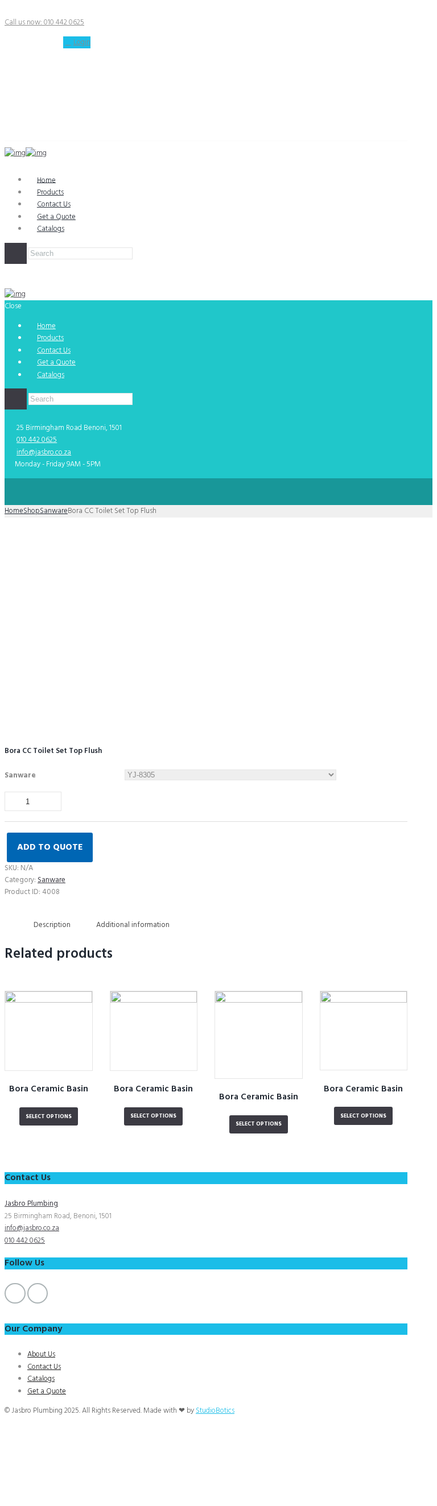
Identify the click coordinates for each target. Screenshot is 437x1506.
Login (81, 42)
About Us (41, 1354)
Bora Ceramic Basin (48, 1089)
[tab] (52, 925)
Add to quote (50, 848)
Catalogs (50, 229)
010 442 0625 (37, 440)
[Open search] (16, 253)
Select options (49, 1116)
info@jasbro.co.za (44, 452)
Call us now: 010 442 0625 (44, 22)
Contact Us (44, 1367)
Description (52, 925)
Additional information (133, 925)
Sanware (54, 511)
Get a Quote (46, 1391)
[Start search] (16, 398)
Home (14, 511)
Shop (31, 511)
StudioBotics (215, 1411)
